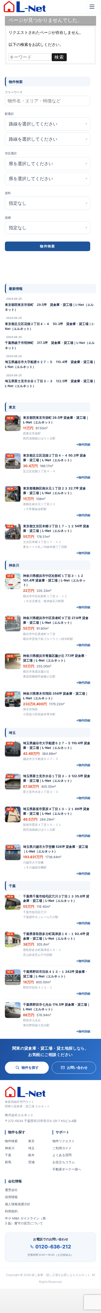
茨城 (31, 1162)
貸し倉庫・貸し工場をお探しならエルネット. (61, 1275)
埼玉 (31, 1148)
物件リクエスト (63, 1141)
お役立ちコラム (63, 1162)
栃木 (31, 1155)
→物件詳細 (83, 444)
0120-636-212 (53, 1246)
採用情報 (11, 1197)
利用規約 (11, 1211)
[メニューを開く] (92, 6)
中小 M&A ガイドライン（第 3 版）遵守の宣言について (25, 1220)
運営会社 (11, 1190)
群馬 (8, 1162)
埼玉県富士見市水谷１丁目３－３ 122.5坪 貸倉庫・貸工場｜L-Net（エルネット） (50, 383)
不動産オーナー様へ (66, 1169)
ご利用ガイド (62, 1148)
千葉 (8, 1155)
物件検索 (11, 1141)
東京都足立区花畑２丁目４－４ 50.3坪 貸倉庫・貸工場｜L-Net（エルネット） (50, 326)
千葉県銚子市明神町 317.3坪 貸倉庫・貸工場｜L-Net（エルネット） (50, 345)
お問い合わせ (77, 1067)
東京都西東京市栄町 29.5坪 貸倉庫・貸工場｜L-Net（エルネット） (49, 307)
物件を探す (30, 1067)
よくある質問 (62, 1155)
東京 (31, 1141)
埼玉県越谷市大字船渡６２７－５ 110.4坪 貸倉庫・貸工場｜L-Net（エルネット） (50, 364)
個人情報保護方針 (17, 1204)
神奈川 (9, 1148)
